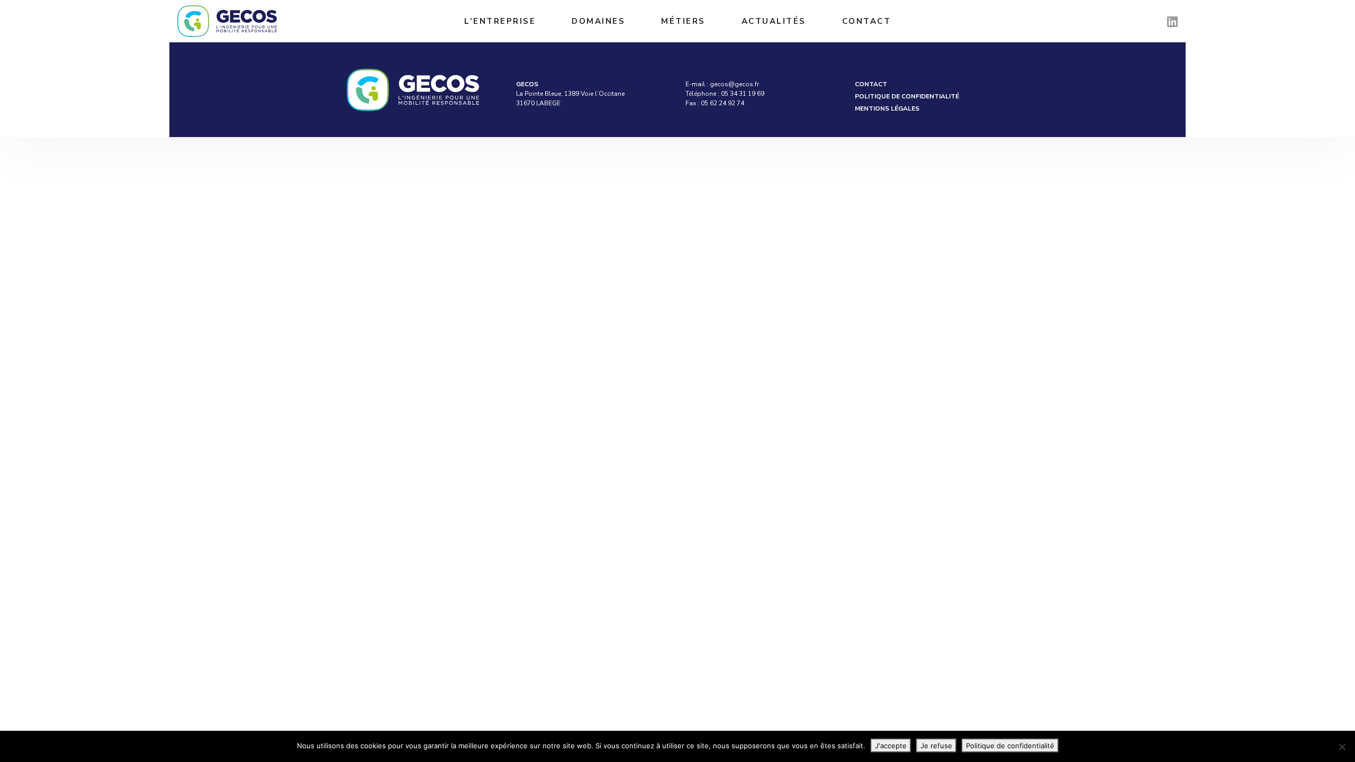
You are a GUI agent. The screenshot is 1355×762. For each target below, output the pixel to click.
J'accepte (891, 745)
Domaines (598, 21)
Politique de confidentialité (907, 96)
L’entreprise (500, 21)
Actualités (774, 21)
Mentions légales (887, 108)
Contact (866, 21)
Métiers (683, 21)
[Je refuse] (1341, 746)
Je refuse (936, 745)
